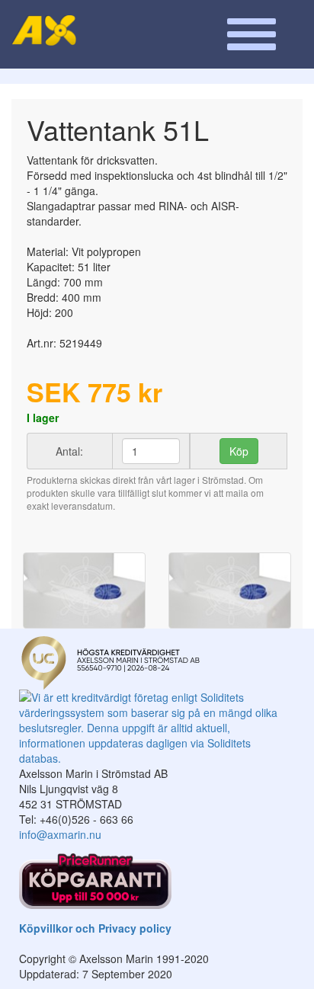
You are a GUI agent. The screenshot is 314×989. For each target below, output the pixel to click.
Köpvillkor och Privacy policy (95, 928)
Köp (238, 451)
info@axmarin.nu (60, 834)
